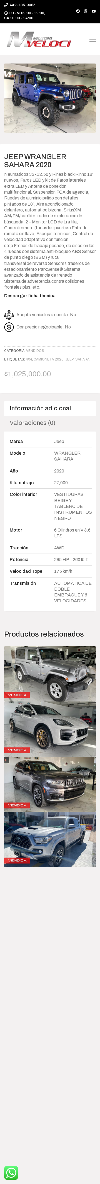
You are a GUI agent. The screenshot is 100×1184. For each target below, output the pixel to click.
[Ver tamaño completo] (12, 72)
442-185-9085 (22, 5)
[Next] (80, 99)
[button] (92, 39)
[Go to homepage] (39, 39)
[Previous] (20, 99)
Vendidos (35, 351)
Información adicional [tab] (40, 408)
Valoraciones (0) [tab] (33, 423)
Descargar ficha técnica (30, 295)
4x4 (29, 359)
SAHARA (82, 359)
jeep (69, 359)
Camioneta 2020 (49, 359)
